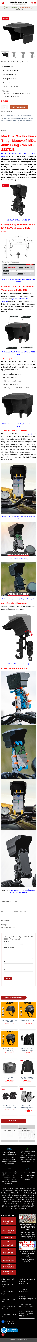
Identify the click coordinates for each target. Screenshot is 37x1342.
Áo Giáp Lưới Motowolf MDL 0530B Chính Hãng (27, 1078)
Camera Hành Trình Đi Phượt (11, 1199)
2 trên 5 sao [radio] (7, 944)
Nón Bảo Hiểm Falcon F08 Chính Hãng (9, 1020)
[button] (2, 3)
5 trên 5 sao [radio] (20, 944)
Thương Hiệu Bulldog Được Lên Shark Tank (27, 1252)
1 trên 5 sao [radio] (4, 944)
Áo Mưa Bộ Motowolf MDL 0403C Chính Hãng (27, 1049)
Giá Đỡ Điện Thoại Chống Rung (12, 118)
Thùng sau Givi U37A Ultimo (9, 1078)
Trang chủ (4, 12)
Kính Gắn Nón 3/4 (6, 1204)
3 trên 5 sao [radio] (10, 944)
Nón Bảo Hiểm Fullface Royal (26, 1193)
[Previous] (4, 33)
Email (6, 969)
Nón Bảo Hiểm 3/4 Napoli (18, 1208)
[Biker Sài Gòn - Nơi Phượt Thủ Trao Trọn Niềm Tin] (18, 3)
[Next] (32, 33)
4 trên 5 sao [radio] (15, 944)
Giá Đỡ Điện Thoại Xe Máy (13, 116)
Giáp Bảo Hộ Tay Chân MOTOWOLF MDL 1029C (9, 1106)
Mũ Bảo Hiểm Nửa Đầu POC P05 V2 (9, 1049)
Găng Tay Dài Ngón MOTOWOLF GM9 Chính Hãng (28, 1107)
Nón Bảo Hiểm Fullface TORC (22, 1204)
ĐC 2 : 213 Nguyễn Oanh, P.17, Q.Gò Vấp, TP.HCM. (26, 1314)
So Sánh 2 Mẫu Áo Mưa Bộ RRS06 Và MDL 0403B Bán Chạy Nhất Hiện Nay (27, 1226)
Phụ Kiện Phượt (29, 1201)
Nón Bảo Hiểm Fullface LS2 (23, 1188)
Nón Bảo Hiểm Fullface (25, 1191)
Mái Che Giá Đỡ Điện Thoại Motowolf (14, 122)
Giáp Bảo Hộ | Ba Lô (17, 1201)
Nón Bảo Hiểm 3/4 (26, 1195)
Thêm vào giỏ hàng (19, 107)
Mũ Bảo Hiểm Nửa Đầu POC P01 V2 (27, 1020)
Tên (5, 962)
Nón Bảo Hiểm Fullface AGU (10, 1195)
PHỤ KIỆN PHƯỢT (12, 12)
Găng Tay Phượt (27, 1199)
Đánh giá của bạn (9, 941)
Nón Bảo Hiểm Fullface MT (26, 1206)
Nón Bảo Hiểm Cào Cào (25, 1197)
